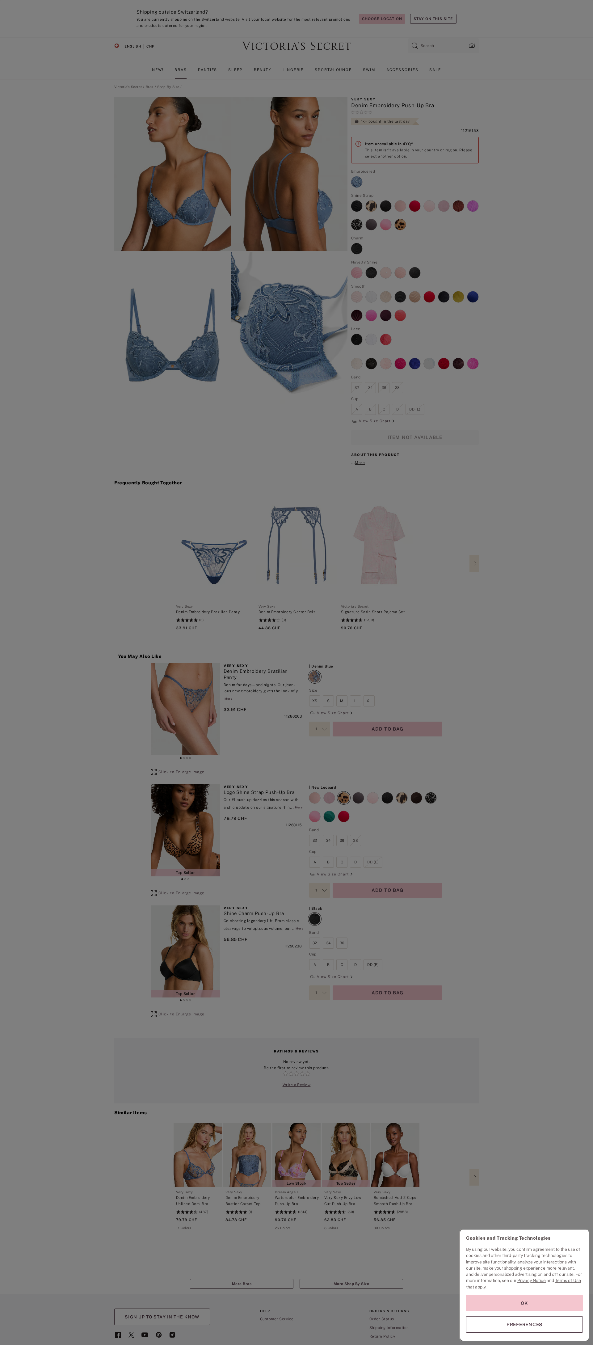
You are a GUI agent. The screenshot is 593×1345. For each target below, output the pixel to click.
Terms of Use (568, 1280)
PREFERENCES (524, 1324)
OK (524, 1303)
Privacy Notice (531, 1280)
